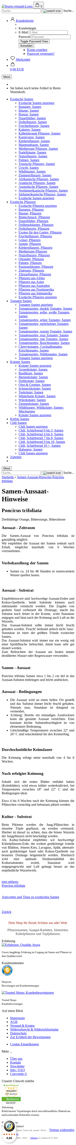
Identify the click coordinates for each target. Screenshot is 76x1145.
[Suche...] (52, 11)
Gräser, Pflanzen (30, 240)
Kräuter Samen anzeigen (35, 365)
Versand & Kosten (22, 1025)
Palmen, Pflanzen (30, 263)
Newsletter (17, 1066)
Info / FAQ (17, 1070)
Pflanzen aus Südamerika (35, 293)
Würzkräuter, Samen (32, 400)
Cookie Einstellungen (24, 1044)
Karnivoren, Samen (32, 137)
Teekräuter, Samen (31, 392)
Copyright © (18, 1074)
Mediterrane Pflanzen (33, 251)
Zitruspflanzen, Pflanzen (35, 274)
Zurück (6, 912)
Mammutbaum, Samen (34, 145)
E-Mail (23, 32)
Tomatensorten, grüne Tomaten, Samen (45, 320)
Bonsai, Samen (29, 114)
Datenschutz (18, 1033)
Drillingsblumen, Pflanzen (36, 225)
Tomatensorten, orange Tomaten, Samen (45, 331)
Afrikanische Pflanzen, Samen (39, 179)
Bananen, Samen (30, 107)
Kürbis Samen (19, 419)
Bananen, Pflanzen (31, 209)
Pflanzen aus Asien (31, 282)
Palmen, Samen (29, 160)
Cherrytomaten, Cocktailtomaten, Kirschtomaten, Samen (41, 348)
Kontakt (15, 1062)
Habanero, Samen (30, 449)
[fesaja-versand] (17, 6)
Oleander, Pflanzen (31, 259)
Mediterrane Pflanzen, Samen (38, 148)
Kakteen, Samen (30, 129)
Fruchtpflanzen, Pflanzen (35, 236)
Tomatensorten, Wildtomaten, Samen (43, 354)
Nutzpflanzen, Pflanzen (34, 255)
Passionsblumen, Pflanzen (36, 266)
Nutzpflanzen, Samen (33, 156)
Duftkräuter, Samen (32, 381)
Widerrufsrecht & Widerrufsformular (34, 1029)
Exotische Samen (21, 99)
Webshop (34, 1138)
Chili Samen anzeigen (33, 426)
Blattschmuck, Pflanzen (34, 217)
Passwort (25, 36)
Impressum (17, 1018)
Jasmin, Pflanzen (30, 244)
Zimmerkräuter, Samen (34, 403)
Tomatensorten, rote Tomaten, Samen (43, 339)
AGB (14, 1022)
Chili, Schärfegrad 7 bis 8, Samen (41, 438)
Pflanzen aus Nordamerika (36, 289)
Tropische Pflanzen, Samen (37, 164)
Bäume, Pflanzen (30, 213)
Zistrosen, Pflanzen (31, 270)
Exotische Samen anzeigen (36, 103)
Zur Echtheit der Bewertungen (30, 1037)
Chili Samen (18, 423)
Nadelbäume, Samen (32, 152)
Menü (6, 76)
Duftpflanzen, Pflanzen (34, 228)
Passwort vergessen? (40, 53)
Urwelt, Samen (29, 167)
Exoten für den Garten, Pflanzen (40, 232)
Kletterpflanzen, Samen (34, 141)
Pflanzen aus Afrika (32, 278)
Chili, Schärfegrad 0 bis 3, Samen (41, 430)
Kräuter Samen (20, 362)
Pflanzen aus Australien (34, 285)
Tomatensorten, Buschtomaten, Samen (44, 343)
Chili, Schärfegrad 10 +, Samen (40, 445)
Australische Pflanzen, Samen (38, 186)
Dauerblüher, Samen (32, 118)
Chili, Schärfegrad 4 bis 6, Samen (41, 434)
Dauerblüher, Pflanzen (33, 221)
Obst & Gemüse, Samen (35, 384)
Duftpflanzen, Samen (33, 122)
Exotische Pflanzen (23, 202)
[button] (22, 20)
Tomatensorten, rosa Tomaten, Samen (44, 335)
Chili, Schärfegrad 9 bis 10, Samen (42, 442)
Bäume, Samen (29, 110)
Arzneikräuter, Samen (33, 369)
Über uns (16, 1058)
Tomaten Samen (21, 301)
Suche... (68, 10)
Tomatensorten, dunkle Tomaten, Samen (45, 308)
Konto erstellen (37, 50)
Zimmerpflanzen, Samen (35, 175)
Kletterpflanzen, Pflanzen (35, 247)
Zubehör (16, 457)
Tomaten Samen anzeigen (36, 305)
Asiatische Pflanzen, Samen (37, 183)
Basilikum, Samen (31, 373)
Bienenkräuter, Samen (33, 377)
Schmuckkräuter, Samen (35, 388)
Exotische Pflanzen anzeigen (38, 206)
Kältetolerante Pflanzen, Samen (39, 133)
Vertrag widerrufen (61, 1130)
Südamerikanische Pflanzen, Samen (42, 194)
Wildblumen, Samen (32, 171)
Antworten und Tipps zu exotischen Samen (30, 897)
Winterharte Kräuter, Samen (37, 396)
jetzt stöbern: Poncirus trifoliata (13, 883)
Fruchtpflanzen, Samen (34, 126)
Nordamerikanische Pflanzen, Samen (43, 190)
